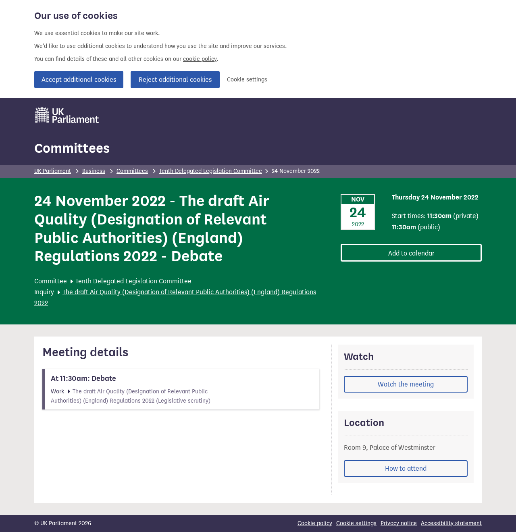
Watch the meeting (406, 384)
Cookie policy (315, 523)
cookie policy (199, 59)
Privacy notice (399, 523)
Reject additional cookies (175, 79)
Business (93, 171)
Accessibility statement (451, 523)
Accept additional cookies (79, 79)
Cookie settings (247, 79)
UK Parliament (52, 171)
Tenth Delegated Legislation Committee (210, 171)
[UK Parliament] (67, 115)
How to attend (406, 468)
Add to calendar (411, 253)
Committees (72, 148)
